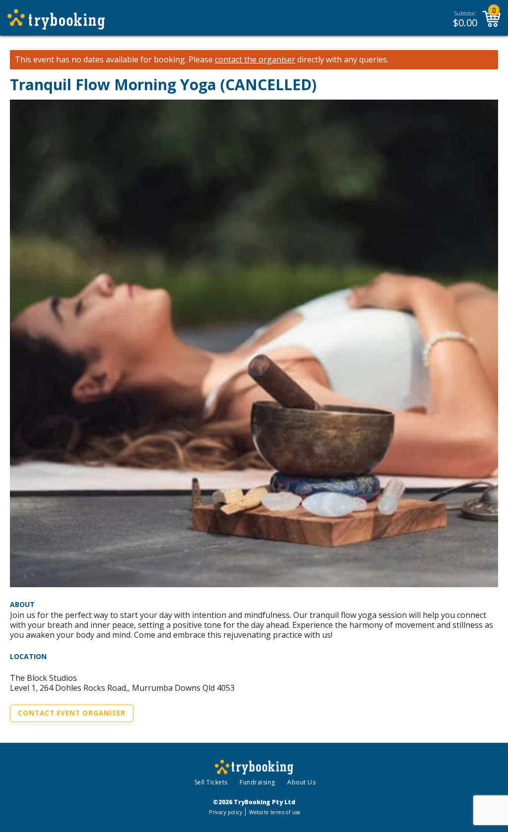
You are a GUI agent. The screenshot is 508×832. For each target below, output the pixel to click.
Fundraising (257, 782)
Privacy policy (225, 812)
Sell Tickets (211, 782)
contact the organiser (255, 59)
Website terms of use (274, 812)
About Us (301, 782)
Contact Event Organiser (72, 713)
